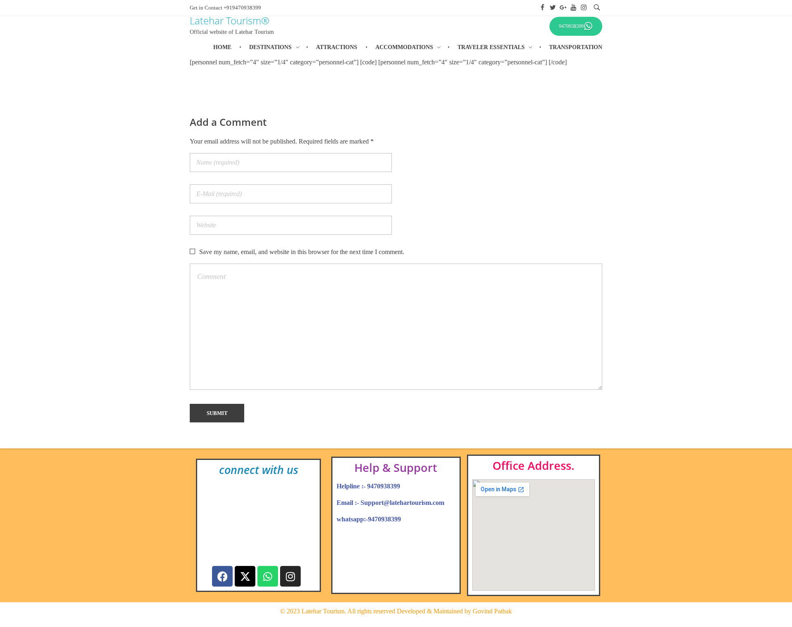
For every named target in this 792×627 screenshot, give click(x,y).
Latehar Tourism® (229, 20)
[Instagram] (290, 576)
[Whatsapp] (267, 576)
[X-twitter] (245, 576)
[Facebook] (222, 576)
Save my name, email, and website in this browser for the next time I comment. (301, 251)
